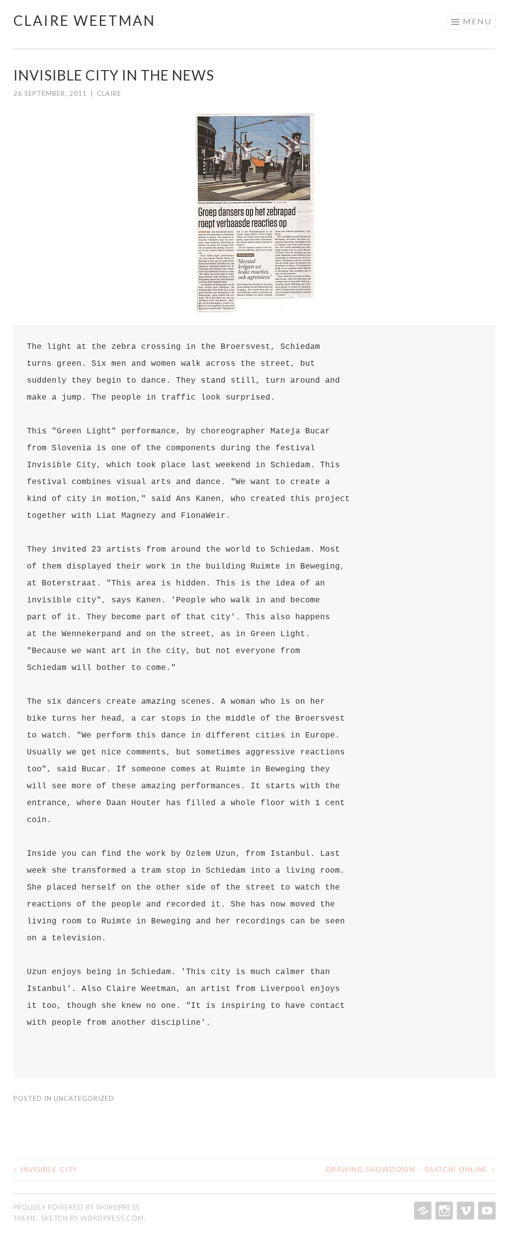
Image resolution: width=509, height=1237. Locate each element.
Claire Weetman (84, 20)
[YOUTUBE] (486, 1211)
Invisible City (45, 1169)
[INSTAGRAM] (443, 1211)
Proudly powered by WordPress (76, 1207)
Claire (109, 93)
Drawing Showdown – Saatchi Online (411, 1169)
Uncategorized (84, 1098)
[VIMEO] (464, 1211)
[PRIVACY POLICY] (421, 1211)
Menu (477, 21)
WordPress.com (112, 1218)
